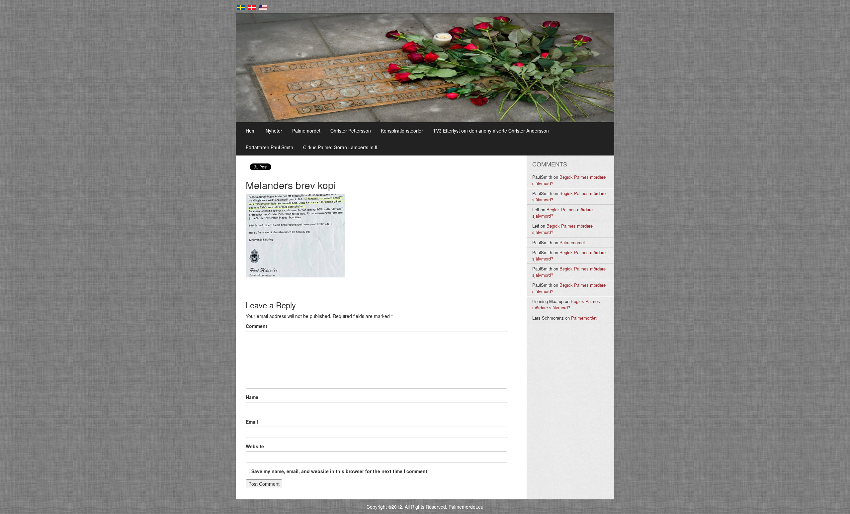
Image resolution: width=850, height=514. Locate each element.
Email (252, 421)
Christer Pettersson (350, 130)
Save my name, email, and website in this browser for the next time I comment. (340, 471)
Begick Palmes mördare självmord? (569, 180)
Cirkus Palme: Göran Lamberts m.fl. (341, 147)
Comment (256, 326)
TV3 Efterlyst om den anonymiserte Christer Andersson (491, 130)
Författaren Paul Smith (269, 147)
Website (255, 446)
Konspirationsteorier (402, 130)
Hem (251, 130)
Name (252, 397)
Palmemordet (306, 130)
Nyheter (274, 130)
